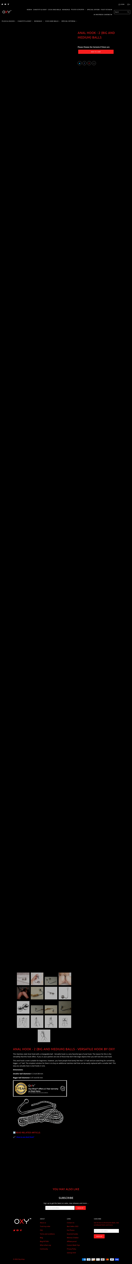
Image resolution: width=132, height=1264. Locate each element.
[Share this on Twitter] (80, 63)
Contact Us (70, 1223)
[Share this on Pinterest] (89, 63)
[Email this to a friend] (94, 63)
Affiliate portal (72, 1241)
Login (122, 4)
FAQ (41, 1230)
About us (43, 1223)
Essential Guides (72, 1234)
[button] (78, 9)
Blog (41, 1238)
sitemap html (71, 1253)
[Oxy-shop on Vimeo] (8, 4)
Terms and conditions (47, 1234)
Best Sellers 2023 (72, 1226)
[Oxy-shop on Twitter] (2, 4)
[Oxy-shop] (7, 12)
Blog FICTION (44, 1241)
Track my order (45, 1226)
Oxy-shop (21, 1259)
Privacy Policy (71, 1249)
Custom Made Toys (73, 1245)
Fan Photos (71, 1230)
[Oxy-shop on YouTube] (5, 4)
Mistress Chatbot (72, 1238)
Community (44, 1249)
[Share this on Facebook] (84, 63)
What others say (45, 1245)
